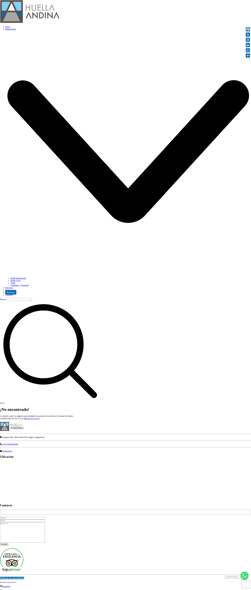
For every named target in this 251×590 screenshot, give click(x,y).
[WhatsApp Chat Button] (244, 576)
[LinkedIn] (247, 45)
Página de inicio (31, 418)
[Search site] (50, 401)
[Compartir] (247, 55)
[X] (247, 34)
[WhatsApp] (247, 50)
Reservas (11, 292)
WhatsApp (7, 451)
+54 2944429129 (10, 444)
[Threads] (247, 39)
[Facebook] (247, 29)
